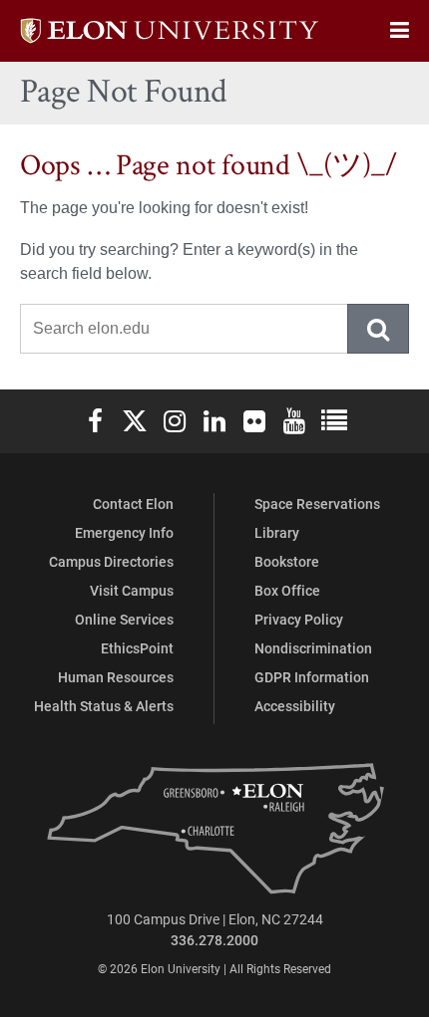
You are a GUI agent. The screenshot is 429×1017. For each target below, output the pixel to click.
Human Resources (116, 676)
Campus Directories (111, 561)
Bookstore (286, 561)
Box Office (287, 590)
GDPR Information (311, 676)
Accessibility (294, 705)
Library (276, 532)
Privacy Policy (298, 619)
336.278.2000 (214, 939)
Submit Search (379, 329)
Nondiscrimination (313, 647)
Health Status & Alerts (104, 705)
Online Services (124, 619)
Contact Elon (133, 503)
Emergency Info (124, 532)
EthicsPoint (137, 647)
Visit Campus (132, 590)
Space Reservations (317, 503)
